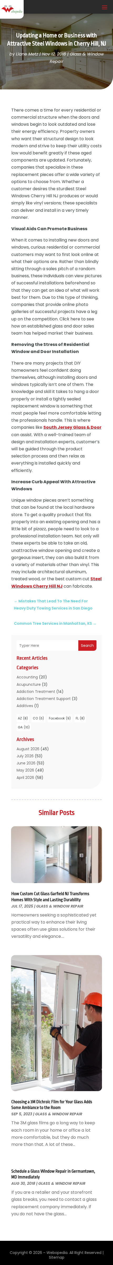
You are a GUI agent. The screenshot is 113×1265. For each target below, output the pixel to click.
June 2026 (26, 763)
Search (87, 645)
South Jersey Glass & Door (72, 427)
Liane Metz (27, 54)
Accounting (27, 677)
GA (24, 727)
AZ (23, 718)
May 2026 (25, 770)
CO (38, 718)
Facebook (60, 718)
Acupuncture (29, 684)
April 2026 (25, 777)
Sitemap (56, 1257)
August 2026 (28, 749)
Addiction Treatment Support (44, 698)
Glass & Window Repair (59, 906)
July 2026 (25, 756)
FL (80, 718)
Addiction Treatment (36, 691)
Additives (25, 705)
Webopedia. (57, 1252)
